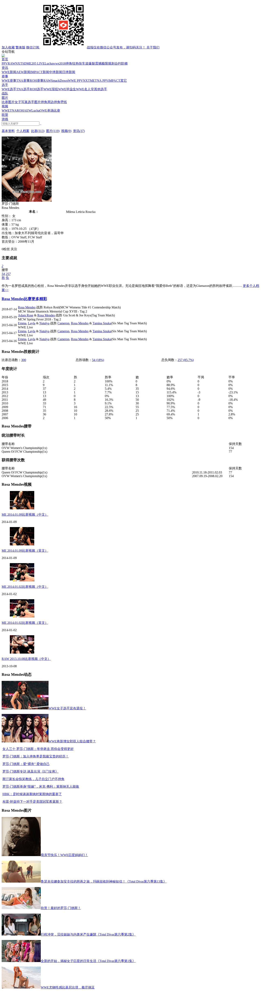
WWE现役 (50, 89)
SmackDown (59, 80)
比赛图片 (8, 102)
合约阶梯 (121, 63)
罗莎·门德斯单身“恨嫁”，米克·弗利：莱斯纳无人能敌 (40, 786)
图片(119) (53, 131)
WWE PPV (75, 80)
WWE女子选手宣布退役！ (67, 708)
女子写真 (21, 102)
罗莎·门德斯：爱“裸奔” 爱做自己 (26, 764)
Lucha (49, 63)
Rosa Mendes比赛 (17, 299)
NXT (18, 63)
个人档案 (22, 131)
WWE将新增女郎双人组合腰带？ (72, 741)
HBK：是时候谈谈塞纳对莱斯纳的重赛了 (32, 794)
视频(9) (66, 131)
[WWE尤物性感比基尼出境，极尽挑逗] (21, 987)
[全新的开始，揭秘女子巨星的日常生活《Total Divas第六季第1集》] (21, 961)
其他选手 (100, 89)
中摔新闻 (55, 72)
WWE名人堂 (85, 89)
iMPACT (114, 80)
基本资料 (8, 131)
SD (24, 63)
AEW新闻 (23, 72)
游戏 (5, 119)
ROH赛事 (36, 80)
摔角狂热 (72, 63)
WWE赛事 (9, 80)
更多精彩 (39, 299)
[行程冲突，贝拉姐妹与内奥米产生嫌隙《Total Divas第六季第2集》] (21, 934)
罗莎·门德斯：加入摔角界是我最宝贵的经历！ (35, 756)
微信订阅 (86, 47)
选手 (5, 85)
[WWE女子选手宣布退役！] (25, 708)
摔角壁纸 (60, 102)
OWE (43, 110)
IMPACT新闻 (39, 72)
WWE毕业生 (67, 89)
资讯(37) (79, 131)
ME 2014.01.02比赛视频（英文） (25, 622)
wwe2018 (59, 63)
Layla (31, 323)
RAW (11, 63)
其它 (123, 80)
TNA (13, 110)
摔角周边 (47, 102)
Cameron (63, 323)
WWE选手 (9, 89)
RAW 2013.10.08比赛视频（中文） (26, 659)
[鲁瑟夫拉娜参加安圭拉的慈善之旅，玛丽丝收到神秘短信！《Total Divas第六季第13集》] (21, 881)
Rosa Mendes (26, 307)
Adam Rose (25, 315)
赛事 (5, 76)
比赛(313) (37, 131)
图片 (5, 97)
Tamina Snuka (102, 323)
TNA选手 (23, 89)
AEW (27, 110)
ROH (20, 110)
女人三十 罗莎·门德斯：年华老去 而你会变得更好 (38, 749)
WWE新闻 (9, 72)
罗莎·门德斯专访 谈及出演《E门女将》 (30, 771)
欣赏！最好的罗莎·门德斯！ (61, 908)
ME (29, 63)
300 (23, 360)
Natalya (44, 323)
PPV (5, 63)
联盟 (5, 115)
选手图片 (34, 102)
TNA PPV (101, 80)
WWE (6, 110)
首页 (5, 59)
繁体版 (20, 47)
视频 (5, 106)
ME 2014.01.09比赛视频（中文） (25, 514)
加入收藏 (8, 47)
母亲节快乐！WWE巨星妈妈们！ (64, 855)
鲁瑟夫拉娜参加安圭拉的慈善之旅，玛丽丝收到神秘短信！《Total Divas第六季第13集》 (104, 881)
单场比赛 (53, 110)
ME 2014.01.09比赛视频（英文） (25, 550)
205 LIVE (38, 63)
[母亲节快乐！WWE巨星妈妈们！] (21, 855)
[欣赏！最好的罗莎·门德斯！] (21, 908)
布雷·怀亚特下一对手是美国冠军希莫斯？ (32, 801)
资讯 (5, 67)
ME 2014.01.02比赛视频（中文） (25, 586)
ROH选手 (36, 89)
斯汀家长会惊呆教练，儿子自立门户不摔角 (33, 779)
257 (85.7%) (186, 360)
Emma (22, 323)
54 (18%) (98, 360)
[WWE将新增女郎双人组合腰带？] (25, 741)
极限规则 (108, 63)
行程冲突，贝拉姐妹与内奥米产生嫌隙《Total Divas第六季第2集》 (88, 934)
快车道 (83, 63)
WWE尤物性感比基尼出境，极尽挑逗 (68, 987)
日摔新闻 (68, 72)
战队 (5, 93)
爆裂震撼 (95, 63)
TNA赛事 (23, 80)
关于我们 (152, 47)
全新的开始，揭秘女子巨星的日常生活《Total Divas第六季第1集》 (88, 961)
